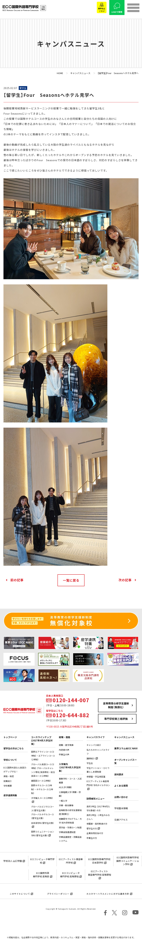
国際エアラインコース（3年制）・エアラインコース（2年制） (43, 755)
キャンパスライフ (96, 737)
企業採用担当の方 (95, 833)
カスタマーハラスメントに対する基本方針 (107, 893)
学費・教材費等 (66, 805)
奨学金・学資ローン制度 (70, 827)
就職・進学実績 (66, 745)
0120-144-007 (71, 700)
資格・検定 (8, 776)
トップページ (10, 737)
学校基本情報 (121, 808)
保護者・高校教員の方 (97, 823)
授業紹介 (7, 781)
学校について (10, 759)
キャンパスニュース (124, 737)
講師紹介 (91, 758)
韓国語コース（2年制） (41, 780)
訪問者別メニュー (96, 798)
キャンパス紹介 (94, 745)
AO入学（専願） (65, 787)
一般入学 (63, 800)
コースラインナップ (41, 740)
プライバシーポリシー (58, 893)
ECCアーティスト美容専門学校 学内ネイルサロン (98, 783)
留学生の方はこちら (13, 748)
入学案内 (70, 767)
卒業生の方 (92, 838)
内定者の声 (64, 749)
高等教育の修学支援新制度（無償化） (116, 705)
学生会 (90, 763)
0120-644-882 (71, 715)
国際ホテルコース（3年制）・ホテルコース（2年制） (42, 789)
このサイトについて (20, 893)
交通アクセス (121, 819)
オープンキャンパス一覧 (125, 761)
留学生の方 (92, 828)
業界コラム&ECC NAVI (125, 748)
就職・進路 (64, 737)
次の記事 (125, 580)
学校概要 (7, 785)
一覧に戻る (71, 580)
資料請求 (118, 774)
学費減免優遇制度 (67, 832)
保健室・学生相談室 (96, 776)
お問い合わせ (121, 797)
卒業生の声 (64, 754)
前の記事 (17, 580)
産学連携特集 (10, 795)
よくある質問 (121, 785)
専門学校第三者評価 (116, 719)
